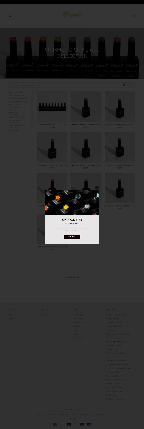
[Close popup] (97, 188)
